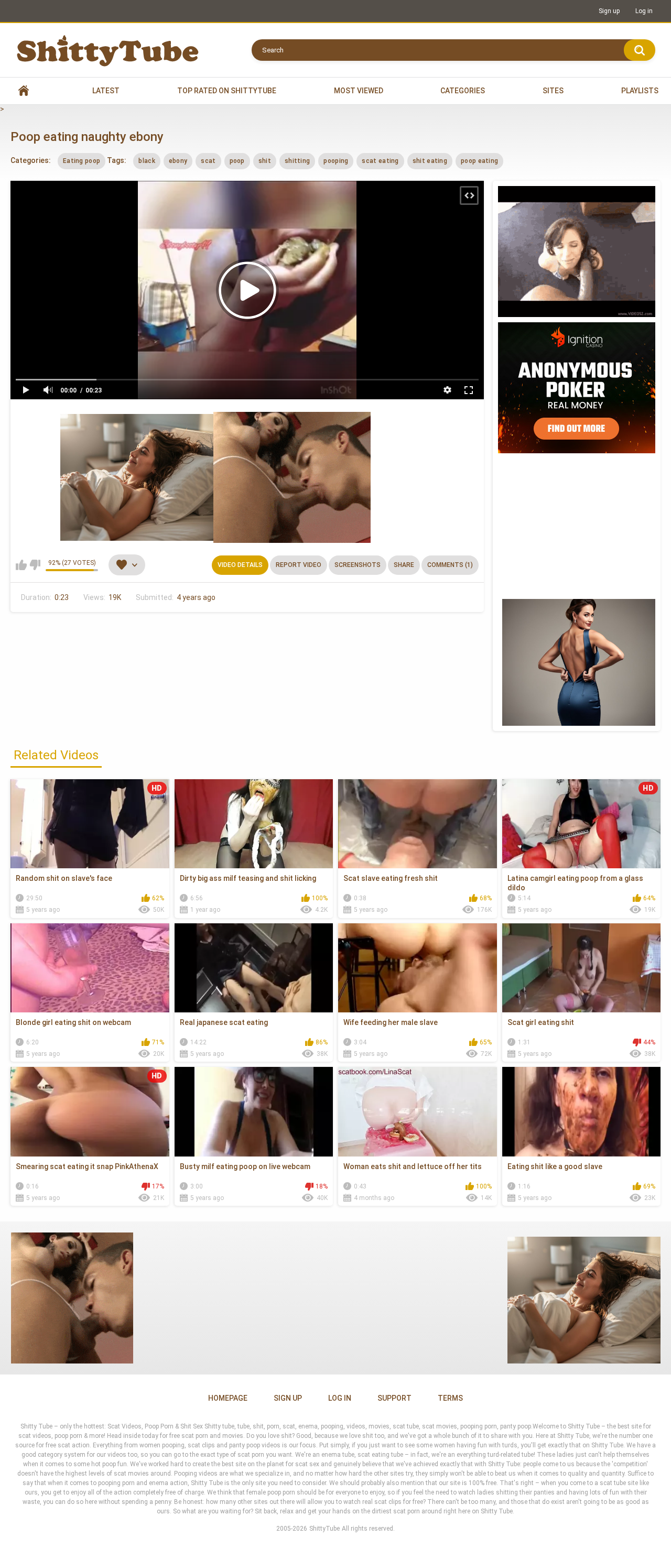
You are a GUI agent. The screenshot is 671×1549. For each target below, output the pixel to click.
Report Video (298, 565)
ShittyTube (324, 1528)
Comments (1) (450, 565)
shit (264, 161)
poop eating (479, 161)
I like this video (21, 565)
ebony (178, 161)
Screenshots (357, 565)
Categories (462, 90)
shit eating (430, 161)
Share (404, 565)
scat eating (380, 161)
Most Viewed (358, 90)
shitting (297, 161)
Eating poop (81, 161)
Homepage (227, 1398)
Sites (553, 90)
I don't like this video (34, 565)
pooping (335, 161)
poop (237, 161)
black (146, 161)
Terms (450, 1398)
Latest (106, 90)
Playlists (639, 90)
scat (208, 161)
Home (23, 91)
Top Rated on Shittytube (226, 90)
